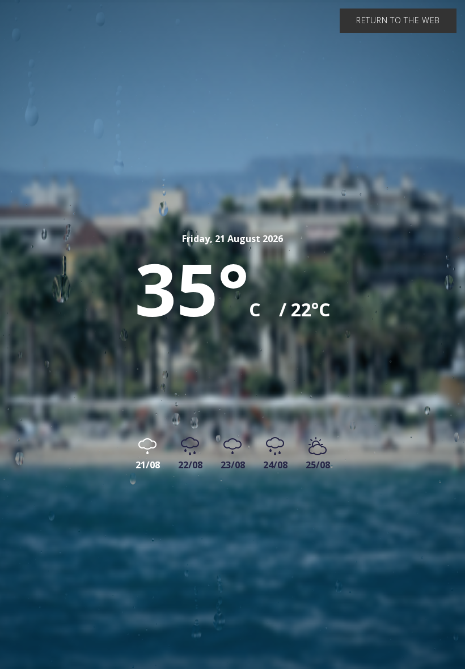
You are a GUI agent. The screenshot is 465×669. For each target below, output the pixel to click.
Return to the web (398, 20)
